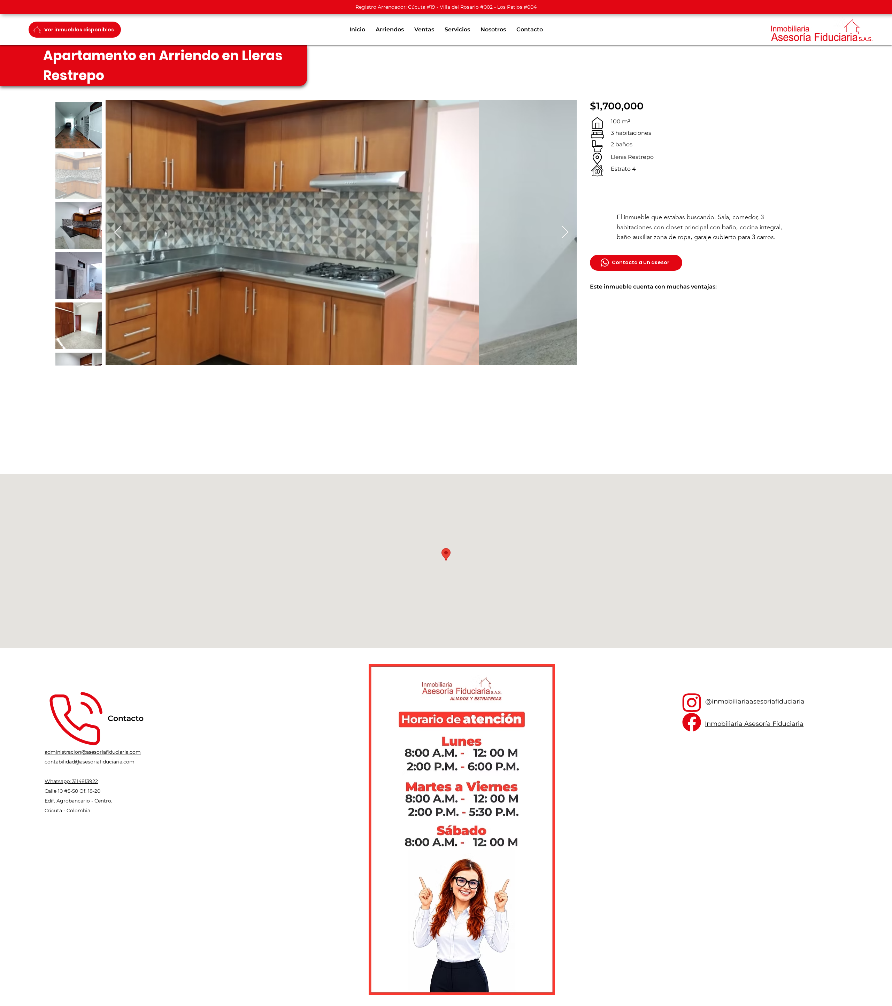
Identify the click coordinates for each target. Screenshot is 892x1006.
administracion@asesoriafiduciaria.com (93, 752)
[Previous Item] (118, 232)
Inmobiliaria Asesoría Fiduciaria (754, 724)
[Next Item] (565, 232)
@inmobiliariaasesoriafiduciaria (755, 701)
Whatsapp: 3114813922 (71, 781)
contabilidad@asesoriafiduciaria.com (89, 762)
